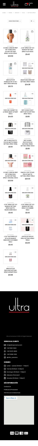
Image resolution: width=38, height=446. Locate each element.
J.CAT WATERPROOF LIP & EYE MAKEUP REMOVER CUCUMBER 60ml (10, 239)
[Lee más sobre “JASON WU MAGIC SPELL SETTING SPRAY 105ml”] (32, 220)
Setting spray (10, 46)
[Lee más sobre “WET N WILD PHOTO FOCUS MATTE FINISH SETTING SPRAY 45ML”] (15, 124)
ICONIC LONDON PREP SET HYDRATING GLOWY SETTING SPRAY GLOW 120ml (10, 50)
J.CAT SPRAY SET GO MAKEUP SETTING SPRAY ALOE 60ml (27, 49)
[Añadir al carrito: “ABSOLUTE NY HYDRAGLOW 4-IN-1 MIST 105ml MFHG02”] (15, 63)
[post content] (10, 36)
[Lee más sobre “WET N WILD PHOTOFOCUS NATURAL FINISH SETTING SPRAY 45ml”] (32, 124)
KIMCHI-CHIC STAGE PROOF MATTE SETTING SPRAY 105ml (27, 174)
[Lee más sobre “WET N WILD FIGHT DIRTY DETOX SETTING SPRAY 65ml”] (32, 94)
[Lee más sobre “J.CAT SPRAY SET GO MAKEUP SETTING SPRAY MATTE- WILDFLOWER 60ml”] (15, 188)
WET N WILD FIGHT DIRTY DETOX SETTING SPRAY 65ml (27, 112)
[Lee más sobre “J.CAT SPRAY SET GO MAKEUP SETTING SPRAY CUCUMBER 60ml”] (32, 188)
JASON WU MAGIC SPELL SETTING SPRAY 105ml (27, 238)
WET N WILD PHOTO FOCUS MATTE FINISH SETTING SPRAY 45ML (10, 142)
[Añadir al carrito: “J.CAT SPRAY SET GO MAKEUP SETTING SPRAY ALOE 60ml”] (32, 31)
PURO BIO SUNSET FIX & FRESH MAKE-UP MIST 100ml (10, 112)
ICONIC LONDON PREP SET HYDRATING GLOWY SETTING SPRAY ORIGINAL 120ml (10, 175)
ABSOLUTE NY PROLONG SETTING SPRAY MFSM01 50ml (10, 270)
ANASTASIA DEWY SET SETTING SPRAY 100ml (27, 81)
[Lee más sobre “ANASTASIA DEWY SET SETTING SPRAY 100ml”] (32, 63)
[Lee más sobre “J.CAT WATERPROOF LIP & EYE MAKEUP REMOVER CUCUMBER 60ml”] (15, 220)
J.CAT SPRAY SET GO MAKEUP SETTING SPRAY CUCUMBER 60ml (27, 207)
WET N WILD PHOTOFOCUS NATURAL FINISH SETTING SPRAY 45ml (27, 143)
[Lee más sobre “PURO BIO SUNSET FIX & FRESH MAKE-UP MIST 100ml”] (15, 94)
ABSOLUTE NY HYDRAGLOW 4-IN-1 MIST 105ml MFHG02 (10, 82)
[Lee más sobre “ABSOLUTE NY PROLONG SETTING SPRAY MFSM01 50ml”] (15, 252)
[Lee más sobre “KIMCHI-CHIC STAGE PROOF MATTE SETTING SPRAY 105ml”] (32, 156)
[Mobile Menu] (4, 4)
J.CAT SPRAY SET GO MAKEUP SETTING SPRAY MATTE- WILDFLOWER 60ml (10, 207)
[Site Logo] (14, 4)
